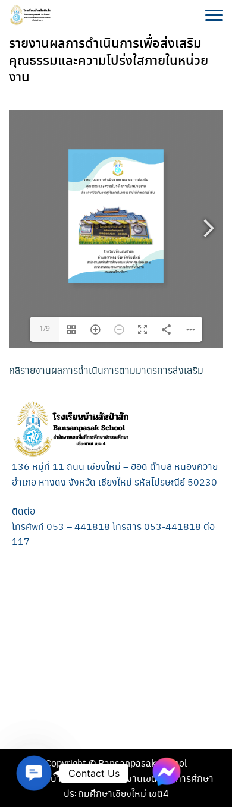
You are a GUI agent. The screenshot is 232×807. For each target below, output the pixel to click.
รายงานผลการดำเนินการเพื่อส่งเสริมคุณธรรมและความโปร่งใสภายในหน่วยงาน (108, 60)
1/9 (44, 329)
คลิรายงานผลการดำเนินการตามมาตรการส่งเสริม (106, 370)
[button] (34, 773)
